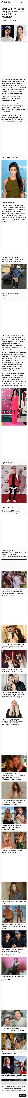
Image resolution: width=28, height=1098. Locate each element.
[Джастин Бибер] (14, 484)
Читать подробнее (9, 1092)
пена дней (22, 553)
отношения (9, 553)
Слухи (16, 553)
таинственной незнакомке (12, 89)
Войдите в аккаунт (8, 564)
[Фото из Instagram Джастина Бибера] (14, 276)
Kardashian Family (19, 557)
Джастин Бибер (7, 557)
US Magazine (14, 511)
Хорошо (22, 1095)
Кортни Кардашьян (9, 555)
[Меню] (26, 2)
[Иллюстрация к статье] (14, 33)
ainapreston (10, 551)
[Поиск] (22, 2)
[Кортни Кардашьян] (14, 179)
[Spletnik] (5, 2)
